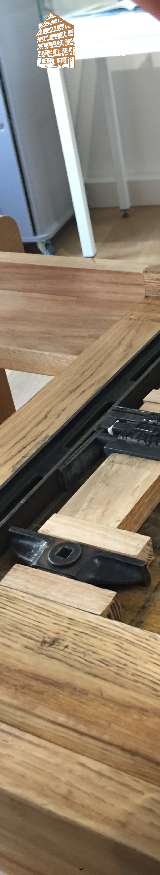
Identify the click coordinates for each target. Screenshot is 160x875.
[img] (80, 437)
